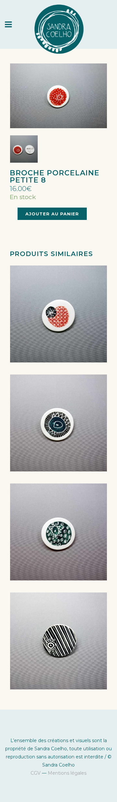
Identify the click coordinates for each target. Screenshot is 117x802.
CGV (36, 773)
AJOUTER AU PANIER (52, 213)
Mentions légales (67, 773)
